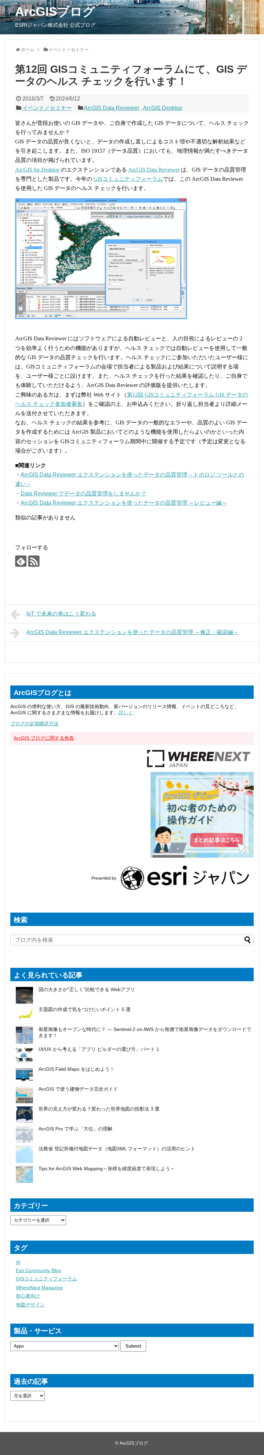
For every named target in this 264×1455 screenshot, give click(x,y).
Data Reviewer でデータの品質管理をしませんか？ (83, 493)
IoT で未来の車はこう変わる (61, 614)
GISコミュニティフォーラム (128, 179)
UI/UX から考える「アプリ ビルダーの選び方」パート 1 (98, 1049)
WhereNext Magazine (39, 1287)
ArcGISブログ (55, 11)
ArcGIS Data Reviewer (111, 108)
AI (18, 1262)
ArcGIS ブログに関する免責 (44, 738)
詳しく (126, 712)
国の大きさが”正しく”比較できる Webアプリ (86, 989)
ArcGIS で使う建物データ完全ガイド (78, 1089)
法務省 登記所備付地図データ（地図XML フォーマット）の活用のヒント (116, 1148)
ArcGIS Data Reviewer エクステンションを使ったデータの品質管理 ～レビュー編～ (124, 503)
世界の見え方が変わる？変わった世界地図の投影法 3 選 (99, 1109)
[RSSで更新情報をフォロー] (34, 561)
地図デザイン (30, 1304)
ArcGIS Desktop (162, 108)
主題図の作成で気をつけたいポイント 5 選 (84, 1009)
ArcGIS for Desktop (37, 170)
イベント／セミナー (47, 108)
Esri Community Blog (38, 1270)
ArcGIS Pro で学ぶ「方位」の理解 (75, 1128)
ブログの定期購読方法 (34, 723)
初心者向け (28, 1296)
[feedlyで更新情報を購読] (20, 561)
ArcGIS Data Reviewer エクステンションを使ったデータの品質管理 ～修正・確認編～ (132, 632)
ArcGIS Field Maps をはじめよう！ (76, 1069)
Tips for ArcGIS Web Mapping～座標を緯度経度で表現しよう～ (106, 1168)
